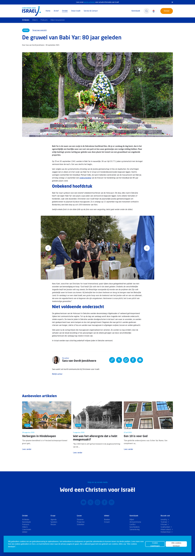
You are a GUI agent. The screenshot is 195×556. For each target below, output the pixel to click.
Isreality (164, 520)
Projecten (81, 522)
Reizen (53, 525)
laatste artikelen (89, 2)
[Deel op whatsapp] (126, 360)
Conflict (133, 525)
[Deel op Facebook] (133, 360)
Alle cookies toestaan (176, 544)
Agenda (53, 520)
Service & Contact (91, 11)
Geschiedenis (135, 527)
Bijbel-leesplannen (57, 20)
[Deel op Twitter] (119, 360)
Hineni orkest (166, 530)
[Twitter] (90, 502)
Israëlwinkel (165, 527)
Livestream (26, 530)
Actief (56, 11)
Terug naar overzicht (39, 30)
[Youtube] (83, 502)
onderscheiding (85, 178)
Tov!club (164, 522)
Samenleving (135, 530)
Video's (35, 20)
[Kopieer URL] (112, 360)
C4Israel (164, 525)
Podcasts (44, 20)
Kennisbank (135, 11)
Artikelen (25, 20)
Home (48, 11)
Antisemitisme (135, 522)
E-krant (107, 522)
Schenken (80, 525)
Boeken (107, 520)
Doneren (80, 520)
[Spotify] (111, 502)
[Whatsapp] (97, 502)
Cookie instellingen (155, 544)
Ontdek (65, 11)
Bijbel (132, 520)
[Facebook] (104, 502)
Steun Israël (75, 11)
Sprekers (54, 522)
